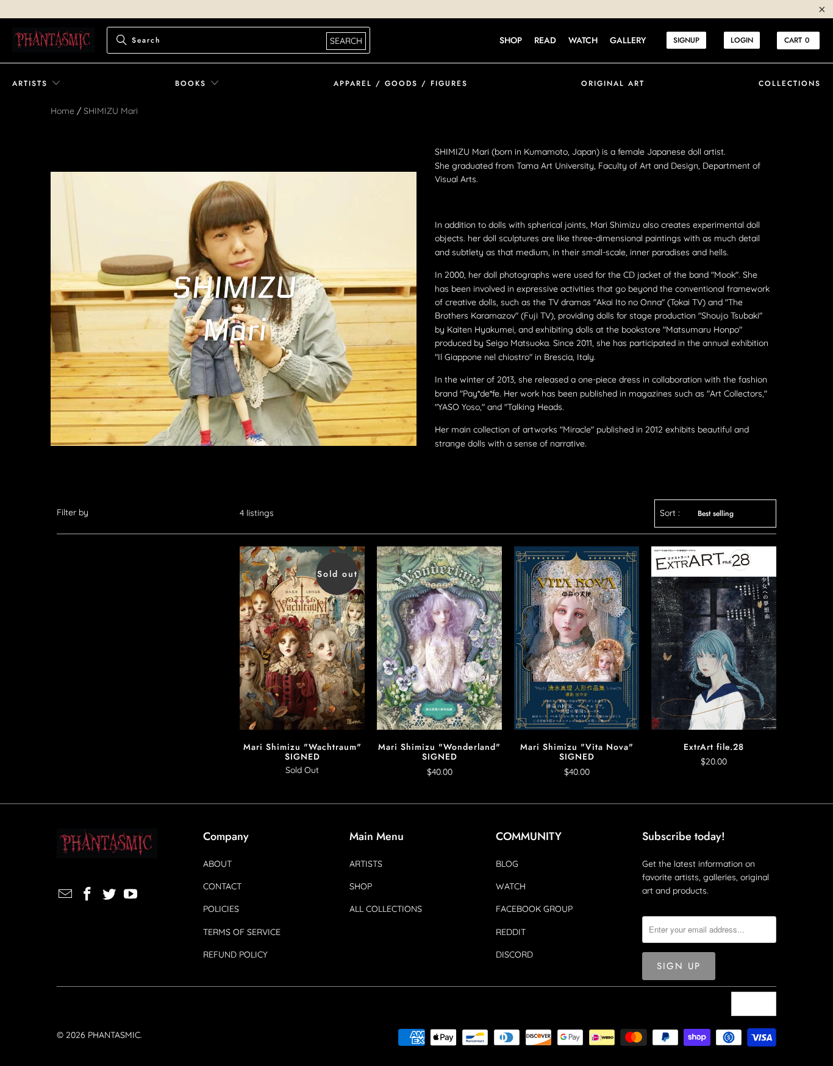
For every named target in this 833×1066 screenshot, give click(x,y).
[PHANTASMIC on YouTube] (131, 894)
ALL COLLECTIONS (385, 908)
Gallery (628, 40)
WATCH (511, 886)
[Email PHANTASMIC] (66, 894)
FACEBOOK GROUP (534, 908)
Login (742, 40)
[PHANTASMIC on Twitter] (109, 894)
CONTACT (222, 886)
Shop (510, 40)
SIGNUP (686, 40)
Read (545, 40)
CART (797, 40)
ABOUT (217, 863)
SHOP (360, 886)
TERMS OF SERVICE (242, 932)
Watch (583, 40)
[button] (36, 83)
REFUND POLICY (235, 954)
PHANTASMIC (114, 1034)
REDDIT (511, 932)
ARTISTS (365, 863)
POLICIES (221, 908)
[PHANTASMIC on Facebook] (88, 894)
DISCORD (514, 954)
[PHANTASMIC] (53, 40)
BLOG (507, 863)
